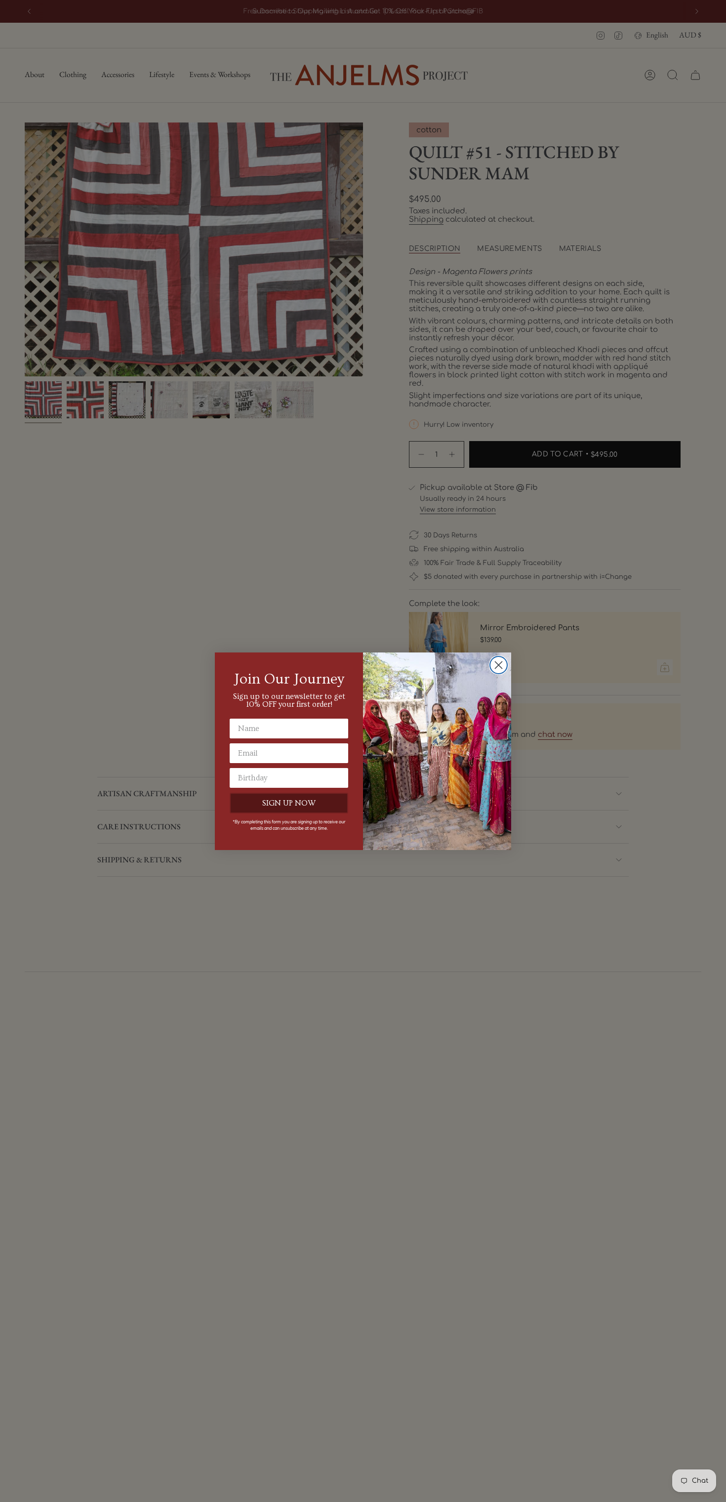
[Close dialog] (498, 665)
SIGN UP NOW (289, 803)
